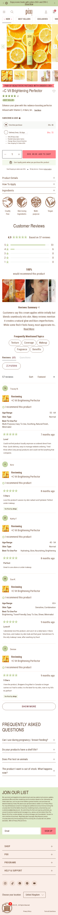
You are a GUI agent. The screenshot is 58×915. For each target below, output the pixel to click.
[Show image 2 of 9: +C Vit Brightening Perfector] (19, 76)
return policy (48, 169)
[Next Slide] (53, 290)
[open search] (12, 12)
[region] (29, 290)
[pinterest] (27, 883)
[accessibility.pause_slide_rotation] (6, 3)
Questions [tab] (25, 358)
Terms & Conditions (50, 911)
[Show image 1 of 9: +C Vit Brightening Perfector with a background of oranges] (7, 76)
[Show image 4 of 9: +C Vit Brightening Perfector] (45, 76)
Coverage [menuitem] (29, 342)
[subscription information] (20, 118)
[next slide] (55, 46)
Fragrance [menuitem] (22, 349)
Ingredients (8, 190)
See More (37, 110)
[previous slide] (3, 46)
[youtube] (34, 883)
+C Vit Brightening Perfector (25, 400)
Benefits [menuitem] (37, 349)
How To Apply (9, 184)
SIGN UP (48, 831)
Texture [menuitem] (15, 342)
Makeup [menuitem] (43, 342)
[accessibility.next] (55, 3)
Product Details (10, 177)
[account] (46, 12)
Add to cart (39, 154)
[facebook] (20, 883)
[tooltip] (39, 307)
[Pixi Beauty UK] (29, 12)
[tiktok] (12, 883)
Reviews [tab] (9, 358)
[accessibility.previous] (3, 3)
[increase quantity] (19, 154)
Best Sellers (24, 19)
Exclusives (42, 19)
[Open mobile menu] (4, 12)
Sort (31, 377)
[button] (29, 245)
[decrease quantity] (5, 154)
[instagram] (5, 883)
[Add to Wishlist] (54, 91)
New (8, 19)
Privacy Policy (27, 911)
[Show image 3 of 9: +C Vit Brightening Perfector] (32, 76)
